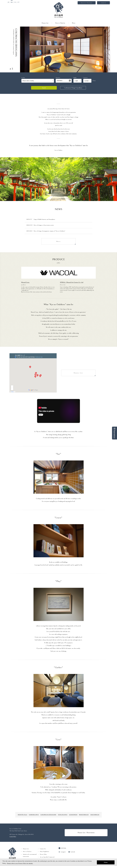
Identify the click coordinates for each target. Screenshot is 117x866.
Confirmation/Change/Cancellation (73, 88)
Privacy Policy (43, 854)
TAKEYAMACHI (94, 814)
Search (44, 88)
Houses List (45, 23)
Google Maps (13, 836)
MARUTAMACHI (84, 814)
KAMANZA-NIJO (34, 814)
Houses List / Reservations (86, 2)
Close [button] (105, 862)
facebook (73, 852)
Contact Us (103, 2)
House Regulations (44, 851)
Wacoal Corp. (25, 282)
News (73, 23)
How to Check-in (60, 23)
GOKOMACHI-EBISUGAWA (48, 814)
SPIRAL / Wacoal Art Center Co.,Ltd (71, 282)
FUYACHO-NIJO (62, 814)
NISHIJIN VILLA (22, 814)
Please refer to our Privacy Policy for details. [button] (20, 863)
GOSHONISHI (73, 814)
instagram (63, 852)
